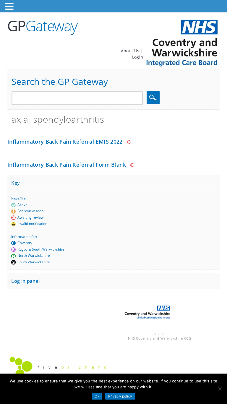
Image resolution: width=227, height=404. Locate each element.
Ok (97, 396)
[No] (220, 389)
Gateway (42, 26)
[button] (10, 6)
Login (137, 57)
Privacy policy (120, 396)
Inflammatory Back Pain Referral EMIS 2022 (65, 141)
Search (154, 97)
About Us (131, 50)
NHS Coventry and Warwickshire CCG (159, 338)
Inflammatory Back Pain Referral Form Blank (66, 164)
